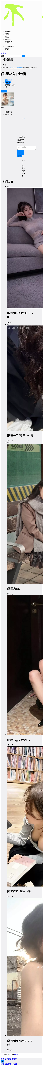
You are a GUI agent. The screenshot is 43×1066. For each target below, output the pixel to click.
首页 (11, 68)
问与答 (8, 32)
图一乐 (8, 39)
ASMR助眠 (18, 68)
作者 (7, 37)
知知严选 (8, 42)
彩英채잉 (8, 80)
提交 (19, 156)
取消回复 (21, 152)
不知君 (16, 1054)
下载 (4, 91)
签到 (7, 34)
